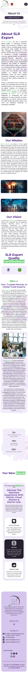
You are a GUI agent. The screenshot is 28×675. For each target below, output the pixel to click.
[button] (12, 4)
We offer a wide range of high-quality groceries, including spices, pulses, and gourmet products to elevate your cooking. (14, 553)
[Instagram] (16, 653)
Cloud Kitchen (14, 525)
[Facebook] (11, 653)
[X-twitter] (14, 653)
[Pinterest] (14, 656)
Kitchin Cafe (14, 569)
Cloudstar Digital (15, 668)
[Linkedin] (11, 656)
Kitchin (14, 547)
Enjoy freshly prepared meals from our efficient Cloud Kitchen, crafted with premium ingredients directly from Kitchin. (14, 531)
